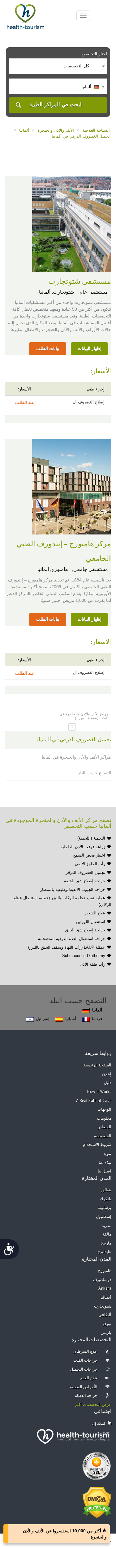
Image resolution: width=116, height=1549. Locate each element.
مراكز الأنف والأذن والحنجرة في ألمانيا (76, 757)
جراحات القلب (85, 1361)
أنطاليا (106, 1298)
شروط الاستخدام (97, 1145)
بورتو (107, 1324)
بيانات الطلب (47, 348)
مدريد (106, 1226)
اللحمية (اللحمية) (91, 838)
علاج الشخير (94, 913)
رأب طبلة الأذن (92, 964)
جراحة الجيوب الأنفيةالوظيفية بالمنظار (72, 889)
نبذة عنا (105, 1163)
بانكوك (105, 1199)
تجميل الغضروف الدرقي (85, 872)
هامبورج (104, 1271)
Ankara (104, 1289)
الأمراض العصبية (84, 1387)
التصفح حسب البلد (94, 772)
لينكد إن (98, 1424)
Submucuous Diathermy (83, 955)
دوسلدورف (102, 1280)
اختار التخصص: (93, 53)
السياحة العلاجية (96, 130)
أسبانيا (70, 1018)
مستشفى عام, (92, 292)
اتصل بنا (105, 1171)
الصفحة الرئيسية (98, 1065)
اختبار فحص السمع (89, 855)
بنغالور (106, 1190)
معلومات (104, 1119)
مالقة (106, 1234)
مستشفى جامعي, (89, 569)
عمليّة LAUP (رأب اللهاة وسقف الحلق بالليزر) (66, 947)
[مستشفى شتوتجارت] (71, 223)
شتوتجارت (102, 1306)
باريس (106, 1333)
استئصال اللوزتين (90, 921)
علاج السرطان (85, 1352)
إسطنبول (103, 1217)
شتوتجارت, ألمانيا (56, 292)
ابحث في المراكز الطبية (55, 105)
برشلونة (104, 1208)
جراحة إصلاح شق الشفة (84, 881)
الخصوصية (102, 1136)
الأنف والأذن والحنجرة (56, 130)
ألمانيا (24, 130)
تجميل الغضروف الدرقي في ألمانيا (81, 136)
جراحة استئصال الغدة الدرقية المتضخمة (71, 938)
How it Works (99, 1092)
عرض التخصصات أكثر (93, 1405)
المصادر (104, 1127)
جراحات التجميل (84, 1370)
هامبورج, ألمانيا (52, 569)
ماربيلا (106, 1243)
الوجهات (104, 1110)
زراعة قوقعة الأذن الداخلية (83, 847)
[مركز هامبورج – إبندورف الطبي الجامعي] (71, 486)
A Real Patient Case (94, 1101)
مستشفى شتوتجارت (79, 282)
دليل (107, 1083)
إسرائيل (42, 1018)
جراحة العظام (86, 1396)
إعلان (106, 1074)
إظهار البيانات (89, 348)
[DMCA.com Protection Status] (97, 1502)
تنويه (107, 1154)
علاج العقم (89, 1378)
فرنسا (97, 1018)
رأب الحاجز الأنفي (90, 864)
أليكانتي (104, 1315)
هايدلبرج (104, 1252)
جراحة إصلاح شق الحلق (85, 930)
